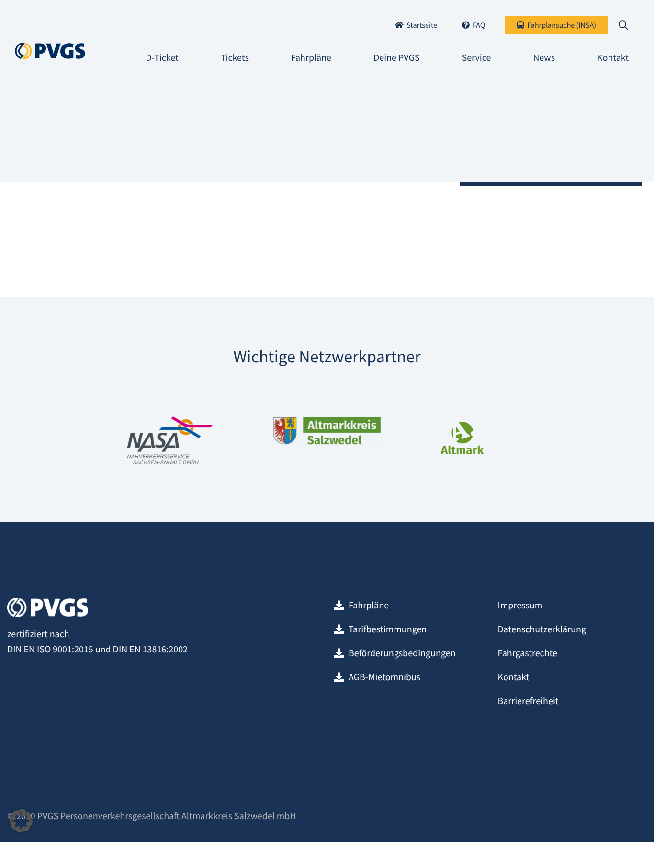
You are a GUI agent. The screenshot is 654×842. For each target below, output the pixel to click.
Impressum (519, 605)
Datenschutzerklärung (541, 629)
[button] (21, 821)
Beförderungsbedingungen (402, 653)
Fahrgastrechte (527, 653)
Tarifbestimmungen (388, 629)
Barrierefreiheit (527, 701)
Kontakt (513, 677)
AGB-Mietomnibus (384, 677)
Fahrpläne (369, 605)
